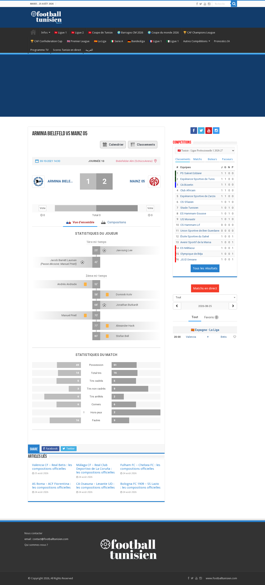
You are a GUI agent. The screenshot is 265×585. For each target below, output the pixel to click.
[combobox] (205, 297)
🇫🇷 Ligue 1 (155, 41)
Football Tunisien (33, 32)
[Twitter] (200, 3)
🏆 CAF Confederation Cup (46, 41)
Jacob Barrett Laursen (63, 260)
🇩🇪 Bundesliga (136, 41)
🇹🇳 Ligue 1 (60, 32)
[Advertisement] (132, 86)
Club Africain (187, 190)
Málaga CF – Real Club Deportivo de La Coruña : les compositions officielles (95, 468)
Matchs (197, 159)
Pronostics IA (222, 41)
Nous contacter (33, 533)
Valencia (191, 336)
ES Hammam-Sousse (193, 213)
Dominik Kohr (124, 294)
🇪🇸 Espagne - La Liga (205, 330)
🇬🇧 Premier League (78, 41)
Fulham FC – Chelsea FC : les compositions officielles (140, 467)
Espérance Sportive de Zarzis (198, 196)
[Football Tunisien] (46, 16)
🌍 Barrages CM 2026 (130, 32)
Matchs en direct (205, 288)
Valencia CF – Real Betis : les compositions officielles (52, 467)
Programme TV (39, 49)
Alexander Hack (125, 325)
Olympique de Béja (191, 253)
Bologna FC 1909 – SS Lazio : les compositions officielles (140, 485)
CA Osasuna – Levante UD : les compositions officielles (95, 485)
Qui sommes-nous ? (36, 544)
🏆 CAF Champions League (199, 32)
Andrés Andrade (67, 284)
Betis (224, 336)
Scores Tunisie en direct (67, 49)
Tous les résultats (205, 268)
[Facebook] (197, 3)
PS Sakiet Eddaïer (191, 173)
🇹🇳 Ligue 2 (77, 32)
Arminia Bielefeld (61, 181)
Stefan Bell (122, 336)
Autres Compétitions (195, 41)
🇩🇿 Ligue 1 (172, 41)
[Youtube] (205, 3)
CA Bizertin (186, 184)
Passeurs (227, 159)
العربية (89, 49)
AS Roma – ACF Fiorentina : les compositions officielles (51, 485)
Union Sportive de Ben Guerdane (199, 230)
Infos (44, 32)
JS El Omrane (188, 259)
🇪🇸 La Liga (100, 41)
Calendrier (116, 144)
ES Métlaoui (187, 248)
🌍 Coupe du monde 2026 (163, 32)
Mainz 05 (137, 181)
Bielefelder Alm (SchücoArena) (134, 161)
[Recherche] (234, 4)
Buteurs (212, 159)
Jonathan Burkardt (127, 304)
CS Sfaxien (187, 201)
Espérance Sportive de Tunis (197, 179)
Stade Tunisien (189, 207)
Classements (146, 144)
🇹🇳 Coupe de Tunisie (100, 32)
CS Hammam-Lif (190, 224)
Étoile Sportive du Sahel (194, 236)
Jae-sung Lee (124, 250)
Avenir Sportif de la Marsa (195, 242)
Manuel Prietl (69, 315)
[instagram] (209, 3)
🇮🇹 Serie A (117, 41)
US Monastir (187, 219)
